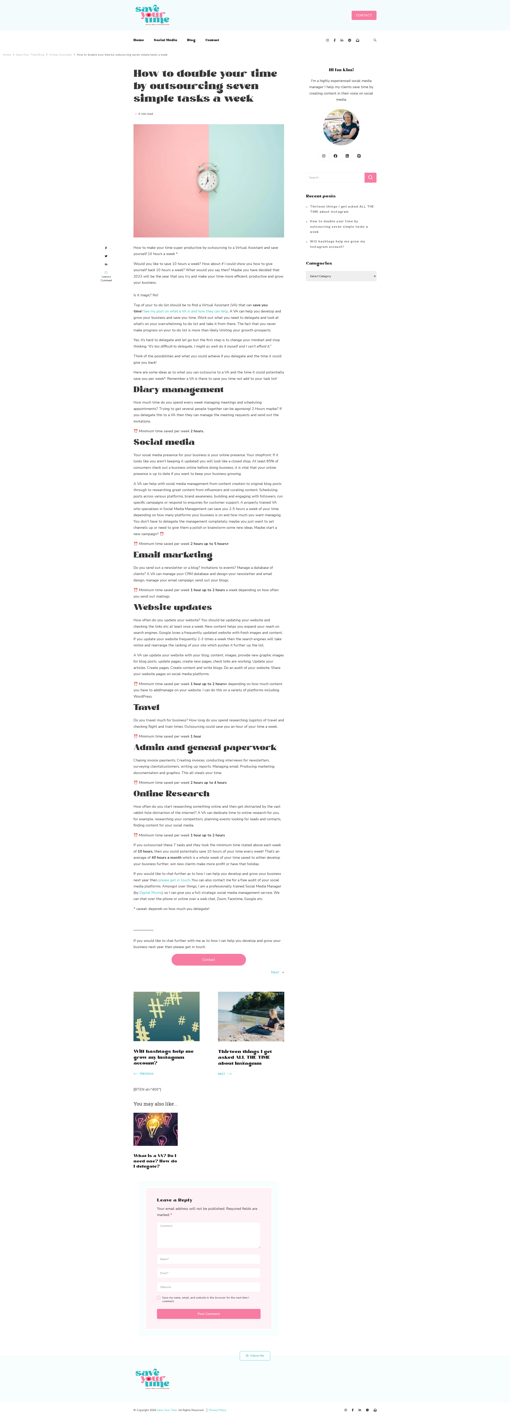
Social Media (165, 40)
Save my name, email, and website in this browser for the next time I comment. (205, 1299)
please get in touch (174, 880)
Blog (191, 40)
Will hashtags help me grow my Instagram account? (337, 244)
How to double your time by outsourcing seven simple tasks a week (339, 226)
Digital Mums (150, 892)
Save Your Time (167, 1410)
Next (275, 972)
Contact (212, 40)
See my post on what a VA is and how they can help (185, 311)
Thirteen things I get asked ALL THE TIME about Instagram (342, 209)
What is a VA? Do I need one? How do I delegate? (155, 1161)
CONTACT (364, 15)
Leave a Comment (106, 279)
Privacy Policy (217, 1410)
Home (138, 40)
